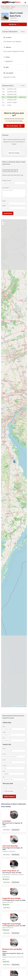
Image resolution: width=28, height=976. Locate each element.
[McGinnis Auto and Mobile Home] (14, 942)
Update (23, 31)
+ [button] (3, 221)
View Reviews (15, 829)
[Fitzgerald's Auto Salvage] (14, 917)
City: (4, 777)
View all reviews (14, 153)
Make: (4, 726)
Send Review (8, 213)
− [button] (3, 223)
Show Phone (6, 829)
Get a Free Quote (13, 126)
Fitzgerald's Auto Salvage (11, 924)
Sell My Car (13, 24)
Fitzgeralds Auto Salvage (11, 898)
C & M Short (6, 821)
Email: (4, 759)
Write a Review (14, 20)
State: (4, 771)
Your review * (5, 187)
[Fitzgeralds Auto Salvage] (14, 892)
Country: (5, 765)
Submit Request (9, 796)
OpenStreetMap (19, 706)
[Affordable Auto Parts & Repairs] (14, 974)
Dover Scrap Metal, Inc (10, 871)
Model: (4, 732)
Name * (4, 201)
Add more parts (8, 791)
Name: (4, 748)
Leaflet (13, 706)
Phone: (4, 754)
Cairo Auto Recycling (9, 846)
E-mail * (4, 205)
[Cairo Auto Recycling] (14, 839)
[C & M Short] (14, 814)
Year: (4, 738)
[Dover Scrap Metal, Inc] (14, 864)
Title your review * (6, 180)
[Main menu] (25, 2)
